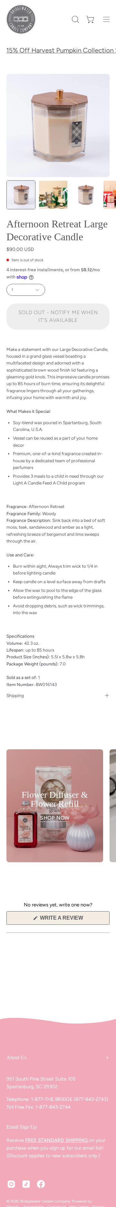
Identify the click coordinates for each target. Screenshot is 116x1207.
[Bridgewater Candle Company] (20, 19)
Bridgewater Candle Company (45, 1201)
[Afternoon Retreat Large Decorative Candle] (20, 194)
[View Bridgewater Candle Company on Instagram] (11, 1184)
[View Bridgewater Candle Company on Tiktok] (26, 1184)
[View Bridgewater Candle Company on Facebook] (41, 1184)
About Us (16, 1057)
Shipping (15, 695)
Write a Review (73, 920)
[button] (74, 19)
